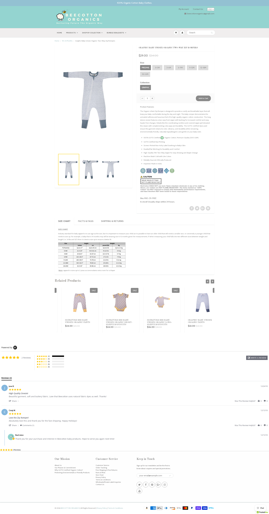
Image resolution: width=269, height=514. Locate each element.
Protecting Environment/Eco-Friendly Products (72, 472)
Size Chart (100, 475)
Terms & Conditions (103, 480)
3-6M (169, 67)
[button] (257, 358)
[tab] (6, 378)
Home (59, 33)
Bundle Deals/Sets (115, 33)
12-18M (203, 67)
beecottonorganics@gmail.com (200, 13)
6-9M (180, 67)
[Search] (212, 32)
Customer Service (102, 465)
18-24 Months (67, 41)
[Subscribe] (170, 475)
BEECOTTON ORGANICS (70, 508)
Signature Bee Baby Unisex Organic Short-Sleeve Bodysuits (112, 322)
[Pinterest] (152, 484)
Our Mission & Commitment (65, 468)
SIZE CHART (64, 221)
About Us (58, 465)
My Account (184, 9)
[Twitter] (139, 484)
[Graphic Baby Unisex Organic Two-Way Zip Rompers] (93, 99)
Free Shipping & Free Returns (106, 470)
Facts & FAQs (85, 221)
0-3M (157, 67)
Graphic (145, 87)
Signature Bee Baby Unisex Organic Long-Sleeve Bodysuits (152, 322)
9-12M (191, 67)
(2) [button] (49, 356)
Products (71, 33)
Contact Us (198, 9)
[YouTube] (139, 491)
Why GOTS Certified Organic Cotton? (69, 470)
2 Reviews (17, 450)
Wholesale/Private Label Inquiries (108, 482)
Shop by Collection (91, 33)
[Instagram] (164, 484)
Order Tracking (101, 468)
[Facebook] (146, 484)
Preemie (145, 67)
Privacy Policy (101, 477)
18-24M (145, 74)
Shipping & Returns (112, 221)
